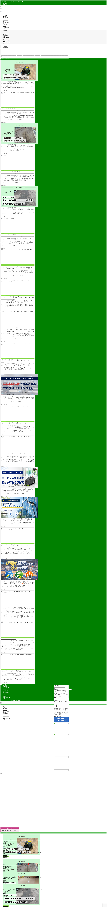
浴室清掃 (9, 108)
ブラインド (3, 266)
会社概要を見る (57, 716)
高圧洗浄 (14, 203)
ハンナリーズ (4, 452)
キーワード (56, 685)
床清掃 (16, 327)
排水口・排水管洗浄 (14, 670)
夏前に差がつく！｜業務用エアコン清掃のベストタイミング (14, 423)
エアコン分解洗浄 (4, 422)
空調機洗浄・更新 (14, 359)
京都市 (42, 55)
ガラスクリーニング (47, 55)
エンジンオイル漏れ (5, 140)
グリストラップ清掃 (5, 607)
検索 (55, 697)
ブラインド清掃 (9, 266)
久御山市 (59, 55)
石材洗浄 (14, 639)
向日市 (15, 55)
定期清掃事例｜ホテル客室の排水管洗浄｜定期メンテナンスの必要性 (16, 671)
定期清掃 (5, 108)
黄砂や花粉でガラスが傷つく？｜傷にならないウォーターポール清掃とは (17, 515)
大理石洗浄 (25, 55)
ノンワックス (29, 55)
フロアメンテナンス (5, 171)
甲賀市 (18, 55)
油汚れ (33, 55)
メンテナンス (12, 140)
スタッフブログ (4, 326)
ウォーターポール (54, 55)
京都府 (10, 77)
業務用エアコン (37, 55)
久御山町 (20, 55)
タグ (55, 690)
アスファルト (4, 203)
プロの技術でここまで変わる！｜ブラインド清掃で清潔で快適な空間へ (16, 267)
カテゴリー (56, 688)
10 (5, 684)
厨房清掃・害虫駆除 (10, 55)
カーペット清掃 (64, 55)
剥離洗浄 (14, 77)
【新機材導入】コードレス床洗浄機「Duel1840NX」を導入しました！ (16, 485)
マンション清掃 (3, 55)
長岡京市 (13, 108)
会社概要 (5, 3)
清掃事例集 (3, 75)
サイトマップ (6, 4)
